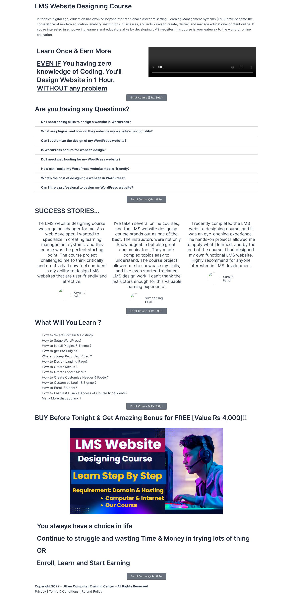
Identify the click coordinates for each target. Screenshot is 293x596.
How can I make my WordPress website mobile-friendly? (85, 169)
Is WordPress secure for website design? (73, 150)
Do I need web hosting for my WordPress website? (80, 159)
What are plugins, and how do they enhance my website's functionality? (97, 131)
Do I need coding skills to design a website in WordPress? (86, 122)
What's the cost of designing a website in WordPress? (83, 178)
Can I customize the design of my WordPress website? (83, 141)
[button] (146, 122)
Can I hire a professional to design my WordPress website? (87, 187)
